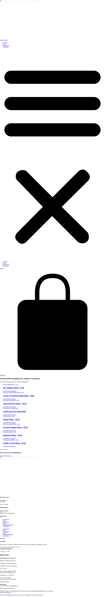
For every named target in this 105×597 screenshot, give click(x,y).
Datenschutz (6, 526)
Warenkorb (5, 47)
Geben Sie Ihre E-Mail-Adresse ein (8, 547)
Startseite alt (6, 519)
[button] (52, 154)
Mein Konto (6, 45)
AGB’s (5, 523)
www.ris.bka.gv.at (13, 585)
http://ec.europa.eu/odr (5, 592)
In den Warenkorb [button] (12, 391)
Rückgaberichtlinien (8, 525)
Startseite (5, 42)
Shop (4, 44)
